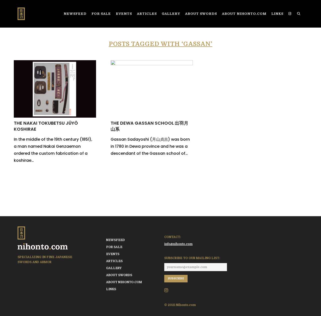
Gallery (114, 268)
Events (112, 254)
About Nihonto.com (124, 282)
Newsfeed (115, 240)
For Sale (114, 247)
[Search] (298, 14)
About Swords (119, 275)
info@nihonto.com (178, 244)
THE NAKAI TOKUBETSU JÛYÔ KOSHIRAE (46, 126)
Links (111, 289)
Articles (114, 261)
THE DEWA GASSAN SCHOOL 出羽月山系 (149, 126)
